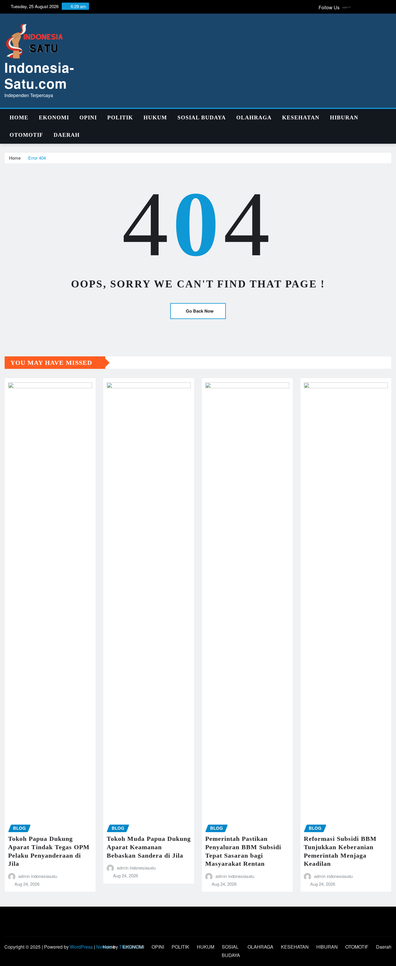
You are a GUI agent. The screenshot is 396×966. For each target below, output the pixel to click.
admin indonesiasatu (37, 876)
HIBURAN (344, 117)
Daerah (67, 135)
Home (19, 117)
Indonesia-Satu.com (39, 75)
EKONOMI (54, 117)
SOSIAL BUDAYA (201, 117)
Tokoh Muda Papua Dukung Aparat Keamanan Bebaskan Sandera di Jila (149, 847)
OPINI (88, 117)
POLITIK (120, 117)
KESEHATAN (300, 117)
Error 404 (37, 158)
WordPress (81, 946)
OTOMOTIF (26, 135)
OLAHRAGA (254, 117)
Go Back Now (200, 311)
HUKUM (155, 117)
